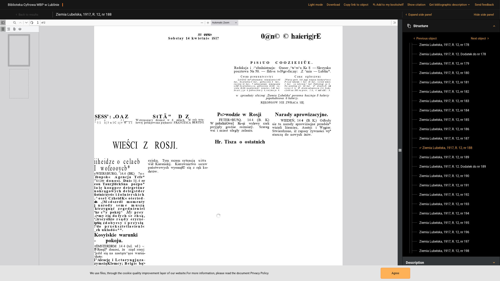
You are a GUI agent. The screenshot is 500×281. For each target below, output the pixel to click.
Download (333, 4)
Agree (395, 273)
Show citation (416, 4)
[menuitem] (444, 45)
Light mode (315, 4)
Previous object (426, 38)
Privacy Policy (259, 273)
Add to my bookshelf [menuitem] (390, 4)
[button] (451, 26)
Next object (478, 38)
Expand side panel (420, 14)
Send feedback (484, 4)
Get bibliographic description (448, 4)
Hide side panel (484, 14)
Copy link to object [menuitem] (356, 4)
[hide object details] (400, 150)
